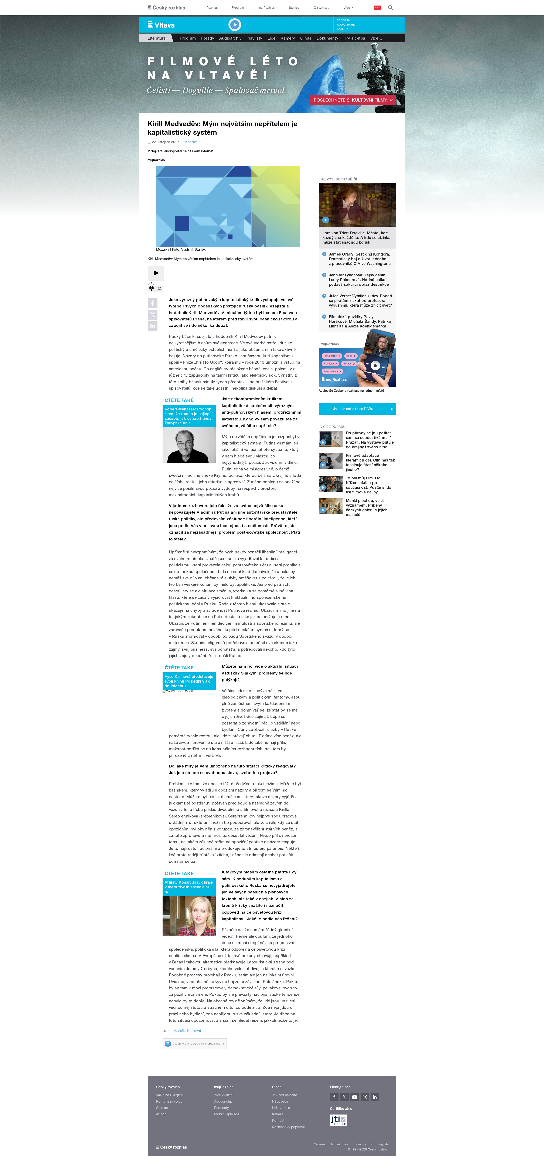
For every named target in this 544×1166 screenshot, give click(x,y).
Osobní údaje (339, 1144)
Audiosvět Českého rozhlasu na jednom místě (351, 390)
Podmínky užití (363, 1144)
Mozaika (190, 142)
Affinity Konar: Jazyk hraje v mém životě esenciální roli (189, 887)
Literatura (157, 38)
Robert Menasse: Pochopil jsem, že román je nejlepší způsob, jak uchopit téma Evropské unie (189, 416)
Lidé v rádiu (281, 1108)
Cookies (319, 1144)
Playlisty (254, 38)
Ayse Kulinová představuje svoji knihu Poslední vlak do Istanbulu (189, 681)
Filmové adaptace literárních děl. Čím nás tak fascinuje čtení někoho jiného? (370, 462)
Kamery (342, 28)
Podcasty (221, 1108)
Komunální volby (169, 1101)
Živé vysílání (331, 371)
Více (376, 38)
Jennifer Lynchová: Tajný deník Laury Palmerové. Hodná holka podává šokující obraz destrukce (359, 280)
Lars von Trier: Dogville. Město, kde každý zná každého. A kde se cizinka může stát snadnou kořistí (357, 237)
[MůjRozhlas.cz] (156, 161)
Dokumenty (327, 38)
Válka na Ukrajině (169, 1095)
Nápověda (280, 1101)
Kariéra (277, 1114)
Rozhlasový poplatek (288, 1127)
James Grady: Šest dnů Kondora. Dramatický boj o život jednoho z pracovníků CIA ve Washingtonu (360, 259)
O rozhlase (321, 7)
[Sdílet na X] (152, 315)
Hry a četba (354, 38)
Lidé (272, 38)
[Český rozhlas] (166, 7)
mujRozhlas (266, 7)
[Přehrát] (156, 273)
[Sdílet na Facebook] (152, 303)
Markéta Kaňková (187, 1031)
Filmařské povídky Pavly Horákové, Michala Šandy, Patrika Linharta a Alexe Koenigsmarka (360, 321)
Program (238, 7)
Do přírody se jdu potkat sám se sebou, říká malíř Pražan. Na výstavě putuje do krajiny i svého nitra (370, 440)
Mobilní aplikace (226, 1114)
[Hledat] (390, 7)
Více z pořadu (333, 427)
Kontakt (278, 1121)
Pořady (207, 38)
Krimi (349, 355)
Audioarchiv (346, 24)
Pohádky (329, 363)
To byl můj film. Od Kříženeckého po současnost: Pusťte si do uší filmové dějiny (368, 485)
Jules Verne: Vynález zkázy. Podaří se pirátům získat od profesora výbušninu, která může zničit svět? (360, 300)
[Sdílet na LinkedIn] (152, 326)
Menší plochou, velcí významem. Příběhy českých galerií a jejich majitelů (367, 507)
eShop (161, 1114)
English (383, 1144)
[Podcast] (151, 289)
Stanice (294, 7)
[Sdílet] (159, 289)
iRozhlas (212, 7)
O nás (306, 38)
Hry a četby (330, 355)
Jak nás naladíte (284, 1095)
